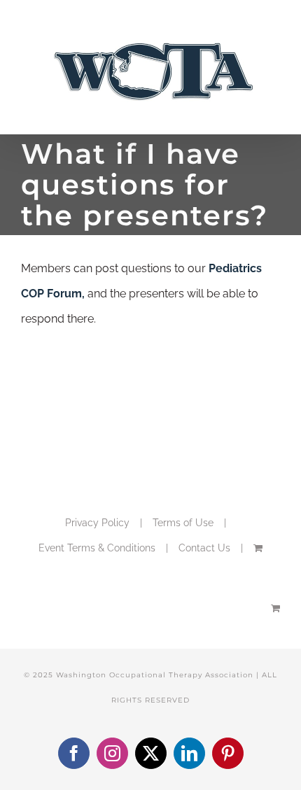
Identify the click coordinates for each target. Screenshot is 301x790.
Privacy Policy (97, 522)
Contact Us (204, 547)
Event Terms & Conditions (96, 547)
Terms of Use (183, 522)
